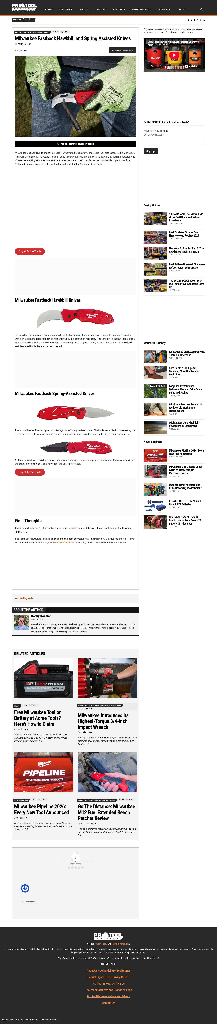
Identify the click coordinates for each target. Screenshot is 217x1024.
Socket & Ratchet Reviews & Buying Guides (96, 800)
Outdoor (101, 9)
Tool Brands (123, 970)
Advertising (107, 970)
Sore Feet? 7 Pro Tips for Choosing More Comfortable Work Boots (184, 371)
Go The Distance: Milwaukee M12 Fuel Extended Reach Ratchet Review (106, 812)
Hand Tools (84, 9)
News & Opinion (21, 800)
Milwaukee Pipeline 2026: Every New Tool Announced (41, 809)
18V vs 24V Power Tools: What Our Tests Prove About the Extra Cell (186, 284)
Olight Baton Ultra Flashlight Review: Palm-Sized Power (184, 424)
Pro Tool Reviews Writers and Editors (108, 996)
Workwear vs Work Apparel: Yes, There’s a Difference (187, 353)
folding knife (26, 598)
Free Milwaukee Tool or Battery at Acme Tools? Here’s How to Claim (37, 718)
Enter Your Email (154, 134)
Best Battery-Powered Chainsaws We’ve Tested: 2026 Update (187, 266)
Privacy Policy (100, 944)
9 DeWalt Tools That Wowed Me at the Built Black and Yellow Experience (186, 217)
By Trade (48, 9)
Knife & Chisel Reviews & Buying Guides (32, 32)
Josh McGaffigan (88, 823)
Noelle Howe (22, 729)
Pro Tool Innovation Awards (108, 983)
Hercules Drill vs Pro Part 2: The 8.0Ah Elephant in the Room (186, 250)
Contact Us (108, 1002)
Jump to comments (124, 50)
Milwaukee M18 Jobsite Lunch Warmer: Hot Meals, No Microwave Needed (186, 470)
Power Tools (65, 9)
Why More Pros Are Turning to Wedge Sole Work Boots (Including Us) (185, 408)
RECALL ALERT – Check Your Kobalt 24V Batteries (185, 502)
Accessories (119, 9)
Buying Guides (164, 9)
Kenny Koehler (24, 44)
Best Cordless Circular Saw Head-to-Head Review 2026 (184, 233)
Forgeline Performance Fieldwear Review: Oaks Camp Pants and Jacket (185, 389)
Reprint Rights (96, 977)
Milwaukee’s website (63, 542)
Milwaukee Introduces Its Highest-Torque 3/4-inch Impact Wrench (103, 721)
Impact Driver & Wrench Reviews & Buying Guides (99, 706)
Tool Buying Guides (118, 977)
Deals (16, 706)
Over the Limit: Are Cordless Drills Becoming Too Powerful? (185, 486)
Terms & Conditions (120, 944)
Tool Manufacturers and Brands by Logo (108, 990)
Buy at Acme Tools (30, 251)
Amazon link (152, 32)
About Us (182, 9)
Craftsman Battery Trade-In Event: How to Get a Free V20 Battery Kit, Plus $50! (185, 520)
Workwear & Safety (141, 9)
